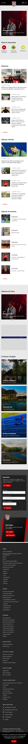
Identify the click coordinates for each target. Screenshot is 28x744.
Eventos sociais (6, 658)
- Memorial (5, 581)
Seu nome (5, 490)
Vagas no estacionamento (8, 626)
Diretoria (4, 557)
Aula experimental (6, 618)
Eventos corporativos (7, 656)
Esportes (4, 66)
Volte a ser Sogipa (7, 674)
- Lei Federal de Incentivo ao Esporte (11, 601)
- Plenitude (5, 583)
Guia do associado (7, 634)
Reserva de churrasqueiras (8, 620)
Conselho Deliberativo (7, 551)
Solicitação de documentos (8, 595)
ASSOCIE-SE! (6, 670)
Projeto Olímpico (6, 609)
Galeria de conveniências (8, 632)
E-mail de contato (7, 496)
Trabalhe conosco (6, 697)
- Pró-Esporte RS (6, 607)
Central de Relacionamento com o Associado (12, 683)
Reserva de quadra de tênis (9, 622)
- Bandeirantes (6, 569)
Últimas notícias (7, 139)
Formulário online (6, 691)
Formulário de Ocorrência (8, 689)
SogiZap (4, 636)
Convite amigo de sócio (8, 624)
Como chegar (6, 685)
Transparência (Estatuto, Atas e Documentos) (12, 563)
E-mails (4, 687)
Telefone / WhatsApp (7, 501)
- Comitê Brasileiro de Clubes (9, 599)
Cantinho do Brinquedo (8, 644)
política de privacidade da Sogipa (14, 737)
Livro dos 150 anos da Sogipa (9, 565)
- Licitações (5, 603)
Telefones (5, 695)
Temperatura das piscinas (8, 628)
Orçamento (5, 660)
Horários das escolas (7, 593)
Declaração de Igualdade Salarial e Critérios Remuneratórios (12, 554)
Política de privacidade (7, 693)
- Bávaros (5, 571)
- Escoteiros (5, 579)
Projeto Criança (6, 646)
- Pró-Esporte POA (7, 605)
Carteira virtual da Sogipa (8, 630)
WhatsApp (5, 699)
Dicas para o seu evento (8, 654)
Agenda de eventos (8, 211)
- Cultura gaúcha (6, 577)
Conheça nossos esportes (8, 591)
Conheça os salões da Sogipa (9, 662)
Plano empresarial (7, 672)
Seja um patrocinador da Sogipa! (10, 561)
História (4, 559)
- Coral (4, 575)
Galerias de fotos (8, 291)
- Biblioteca (5, 573)
